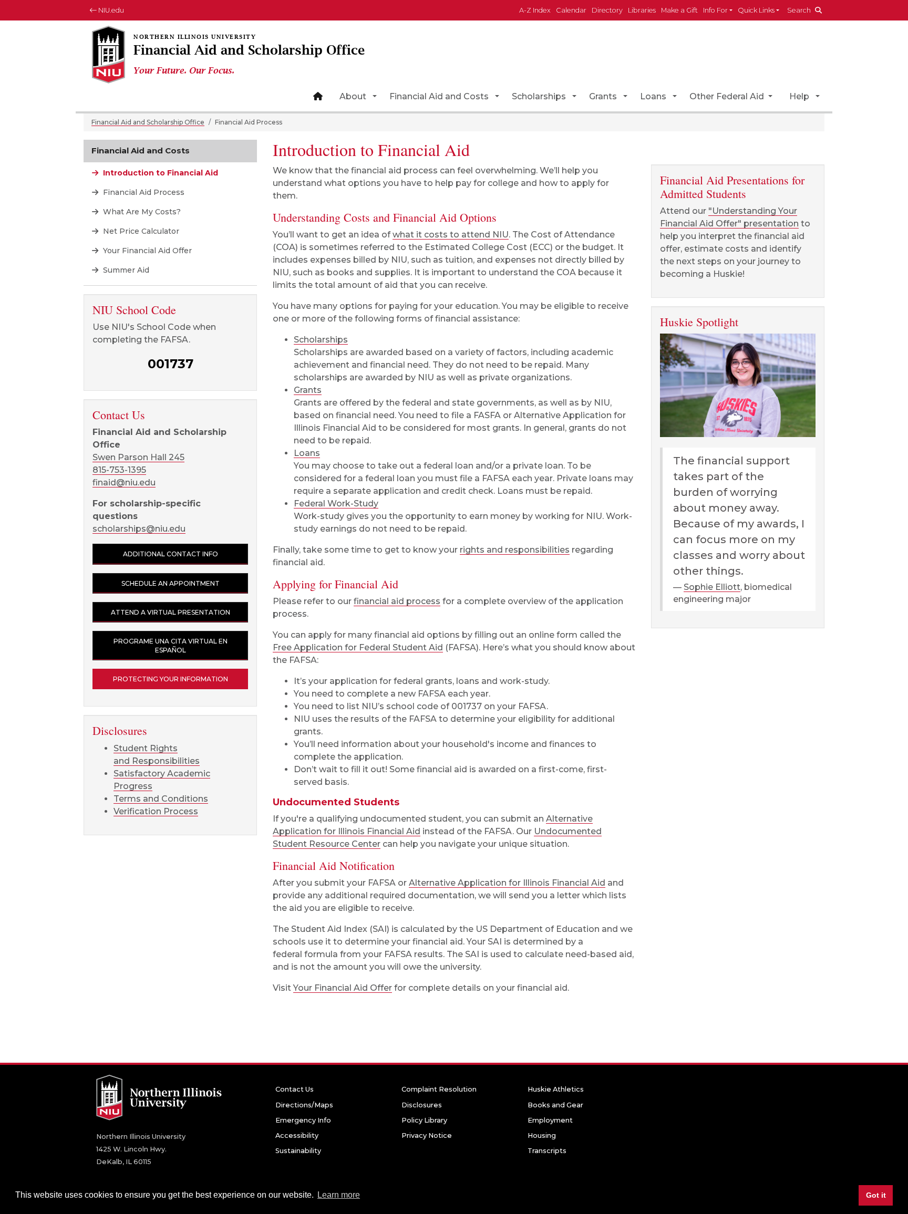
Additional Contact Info (170, 554)
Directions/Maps (304, 1105)
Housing (542, 1135)
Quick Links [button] (756, 10)
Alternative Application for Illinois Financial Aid (507, 883)
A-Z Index (535, 10)
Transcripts (547, 1151)
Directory (607, 10)
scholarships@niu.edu (138, 529)
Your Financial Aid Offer (342, 988)
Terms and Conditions (160, 799)
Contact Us (294, 1089)
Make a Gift (679, 10)
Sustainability (298, 1151)
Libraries (642, 10)
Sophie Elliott (712, 587)
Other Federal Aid (727, 96)
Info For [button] (715, 10)
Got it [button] (876, 1195)
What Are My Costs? (141, 211)
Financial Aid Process (142, 192)
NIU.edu (110, 10)
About (352, 96)
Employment (550, 1120)
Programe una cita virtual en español (170, 645)
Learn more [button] (338, 1194)
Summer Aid (125, 270)
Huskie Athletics (556, 1089)
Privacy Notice (426, 1135)
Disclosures (421, 1105)
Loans (653, 96)
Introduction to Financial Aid (159, 173)
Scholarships (539, 96)
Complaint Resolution (439, 1089)
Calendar (571, 10)
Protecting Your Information (170, 679)
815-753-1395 (119, 470)
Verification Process (155, 811)
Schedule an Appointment (170, 583)
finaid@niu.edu (124, 482)
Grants (603, 96)
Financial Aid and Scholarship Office (147, 122)
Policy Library (424, 1120)
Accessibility (296, 1135)
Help (799, 96)
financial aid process (397, 601)
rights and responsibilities (515, 550)
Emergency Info (303, 1120)
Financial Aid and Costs (439, 96)
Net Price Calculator (140, 231)
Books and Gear (555, 1105)
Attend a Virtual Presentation (170, 612)
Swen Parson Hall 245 (138, 457)
